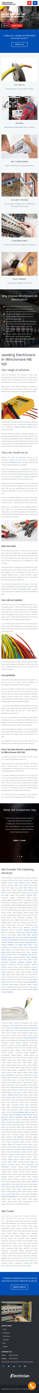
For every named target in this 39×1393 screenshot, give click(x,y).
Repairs (24, 245)
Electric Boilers (9, 127)
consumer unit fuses (26, 940)
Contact (5, 1346)
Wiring (8, 89)
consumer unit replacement (10, 940)
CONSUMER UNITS (19, 241)
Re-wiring (13, 89)
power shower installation (23, 942)
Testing (31, 89)
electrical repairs (26, 427)
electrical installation (30, 930)
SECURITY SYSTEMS (19, 200)
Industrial (6, 1340)
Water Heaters (18, 127)
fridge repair (20, 932)
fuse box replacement (30, 937)
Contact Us (19, 44)
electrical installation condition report (23, 962)
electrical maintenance (30, 1038)
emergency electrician (20, 1028)
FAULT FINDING (19, 279)
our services (16, 1152)
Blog (4, 1343)
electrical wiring (15, 462)
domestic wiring (13, 1095)
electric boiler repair (24, 935)
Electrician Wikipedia (8, 1196)
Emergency (6, 1333)
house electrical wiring (22, 883)
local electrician (18, 1137)
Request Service (16, 25)
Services (5, 25)
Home (4, 1329)
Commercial (6, 1336)
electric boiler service (8, 952)
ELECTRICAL (19, 85)
